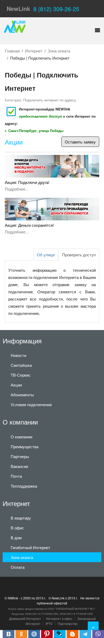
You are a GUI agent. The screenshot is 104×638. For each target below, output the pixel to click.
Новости (18, 355)
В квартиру (21, 518)
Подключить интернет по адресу (49, 99)
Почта (16, 476)
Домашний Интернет (25, 618)
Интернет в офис (59, 618)
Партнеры (20, 456)
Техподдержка (24, 486)
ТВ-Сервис (21, 375)
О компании (21, 436)
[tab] (79, 255)
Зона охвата (59, 50)
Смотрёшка (21, 365)
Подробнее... (17, 189)
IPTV (49, 623)
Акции (14, 142)
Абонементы (22, 394)
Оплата (18, 567)
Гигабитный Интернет (30, 547)
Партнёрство (68, 623)
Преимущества (24, 446)
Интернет (33, 50)
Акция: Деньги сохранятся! (29, 225)
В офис (17, 527)
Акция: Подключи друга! (27, 182)
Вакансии (19, 466)
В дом (16, 537)
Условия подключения (31, 404)
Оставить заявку (80, 142)
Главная (12, 50)
